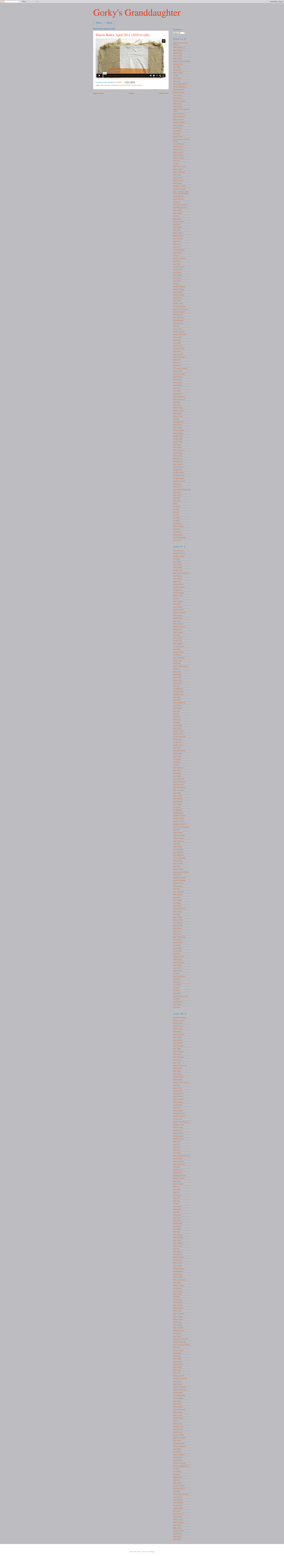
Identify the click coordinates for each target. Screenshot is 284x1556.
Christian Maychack (179, 306)
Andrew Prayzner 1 (179, 114)
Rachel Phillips (178, 1277)
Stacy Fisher (177, 1381)
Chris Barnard (177, 298)
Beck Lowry (177, 175)
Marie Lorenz (177, 1037)
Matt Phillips (177, 1071)
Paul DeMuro (177, 1229)
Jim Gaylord (177, 759)
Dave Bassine (177, 385)
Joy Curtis (176, 830)
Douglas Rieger (178, 441)
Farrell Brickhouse (179, 553)
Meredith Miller (177, 1105)
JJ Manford (176, 762)
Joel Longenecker (178, 779)
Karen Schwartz (178, 869)
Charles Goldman (178, 295)
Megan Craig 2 (177, 1091)
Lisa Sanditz (177, 985)
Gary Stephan (177, 579)
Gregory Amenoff (178, 610)
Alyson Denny (177, 98)
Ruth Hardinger (178, 1325)
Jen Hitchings (177, 725)
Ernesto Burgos (178, 535)
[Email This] (125, 82)
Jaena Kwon (177, 672)
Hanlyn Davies (177, 615)
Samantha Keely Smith (180, 1339)
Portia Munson (177, 1260)
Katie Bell (176, 889)
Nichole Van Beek (178, 1178)
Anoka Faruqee (178, 136)
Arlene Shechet (178, 146)
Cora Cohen (177, 343)
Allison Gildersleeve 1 (180, 84)
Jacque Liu (176, 669)
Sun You (175, 1421)
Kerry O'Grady (177, 911)
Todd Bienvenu (178, 1477)
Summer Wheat (178, 1418)
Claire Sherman (178, 323)
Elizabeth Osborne (179, 481)
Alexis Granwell (178, 73)
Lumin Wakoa (177, 1004)
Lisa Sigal (176, 988)
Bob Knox (176, 216)
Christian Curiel (178, 303)
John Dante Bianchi (179, 787)
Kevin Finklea (177, 917)
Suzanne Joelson (178, 1435)
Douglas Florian (178, 436)
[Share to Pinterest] (134, 82)
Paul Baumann (177, 1223)
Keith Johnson (177, 894)
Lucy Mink (176, 999)
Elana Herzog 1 (178, 458)
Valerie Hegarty (178, 1500)
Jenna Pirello (177, 728)
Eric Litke (176, 512)
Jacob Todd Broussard (180, 666)
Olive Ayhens (177, 1206)
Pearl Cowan (177, 1240)
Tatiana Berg (177, 1449)
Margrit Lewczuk (178, 1026)
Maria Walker (177, 1031)
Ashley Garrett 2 (178, 152)
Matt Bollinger (177, 1068)
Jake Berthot (177, 674)
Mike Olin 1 (176, 1144)
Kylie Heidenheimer (179, 937)
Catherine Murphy (178, 289)
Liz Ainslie (176, 990)
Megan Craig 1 (177, 1088)
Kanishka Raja (177, 861)
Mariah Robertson (178, 1034)
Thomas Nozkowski (179, 1463)
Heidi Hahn (176, 635)
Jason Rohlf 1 (177, 705)
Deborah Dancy (178, 408)
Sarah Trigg (176, 1356)
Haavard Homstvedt (179, 612)
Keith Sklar (176, 897)
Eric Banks (176, 506)
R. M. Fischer (177, 1266)
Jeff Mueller (177, 717)
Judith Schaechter (179, 835)
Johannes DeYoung (179, 782)
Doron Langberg (178, 433)
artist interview (105, 85)
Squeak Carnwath (178, 1376)
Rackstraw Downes (179, 1280)
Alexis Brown (177, 70)
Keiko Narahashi (178, 892)
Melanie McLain (178, 1094)
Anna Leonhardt (178, 125)
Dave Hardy (177, 391)
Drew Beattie (177, 444)
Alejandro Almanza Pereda (181, 61)
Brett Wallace (177, 227)
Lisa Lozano (177, 982)
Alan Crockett (177, 56)
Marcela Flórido (178, 1023)
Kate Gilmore (177, 875)
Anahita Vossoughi (179, 101)
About (109, 23)
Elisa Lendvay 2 (178, 467)
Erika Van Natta (178, 526)
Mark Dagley (177, 1048)
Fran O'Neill (176, 562)
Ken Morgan (177, 903)
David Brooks (177, 394)
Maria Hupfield (177, 1029)
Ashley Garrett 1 (178, 149)
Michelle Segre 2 (178, 1139)
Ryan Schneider (178, 1328)
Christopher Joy (116, 85)
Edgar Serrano (177, 456)
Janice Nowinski (178, 691)
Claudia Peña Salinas (180, 334)
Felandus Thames (179, 556)
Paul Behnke (177, 1226)
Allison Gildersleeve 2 (180, 87)
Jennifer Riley (177, 739)
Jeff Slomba (177, 720)
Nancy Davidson (178, 1161)
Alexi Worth (176, 67)
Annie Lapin (177, 133)
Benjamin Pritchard (179, 189)
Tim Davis (176, 1469)
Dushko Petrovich (178, 450)
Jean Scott (176, 711)
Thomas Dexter (178, 1457)
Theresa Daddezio (179, 1455)
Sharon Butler (126, 85)
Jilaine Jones (177, 756)
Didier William (177, 413)
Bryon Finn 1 (177, 241)
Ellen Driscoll (177, 487)
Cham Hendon (177, 292)
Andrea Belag (177, 104)
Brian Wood (176, 230)
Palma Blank (177, 1209)
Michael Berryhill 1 (179, 1113)
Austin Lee (176, 161)
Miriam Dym (177, 1153)
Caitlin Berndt (177, 253)
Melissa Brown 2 (178, 1099)
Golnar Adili (176, 604)
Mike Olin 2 (176, 1147)
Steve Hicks (177, 1401)
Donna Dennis (177, 425)
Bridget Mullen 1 (178, 233)
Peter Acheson (177, 1246)
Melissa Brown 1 (178, 1096)
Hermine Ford (177, 641)
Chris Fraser (177, 300)
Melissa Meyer (177, 1102)
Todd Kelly (176, 1480)
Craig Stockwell (178, 354)
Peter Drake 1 (177, 1251)
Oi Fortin (176, 1204)
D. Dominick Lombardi (180, 368)
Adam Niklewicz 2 (179, 50)
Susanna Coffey (178, 1426)
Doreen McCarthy (178, 430)
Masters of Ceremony (180, 1065)
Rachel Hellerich (178, 1271)
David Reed (176, 402)
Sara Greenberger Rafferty (181, 1345)
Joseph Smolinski (178, 821)
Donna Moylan (177, 427)
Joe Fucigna (177, 776)
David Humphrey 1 (179, 396)
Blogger (152, 1551)
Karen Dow (176, 866)
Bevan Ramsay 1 (178, 196)
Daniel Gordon (177, 371)
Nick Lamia (176, 1181)
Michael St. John (178, 1125)
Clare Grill (176, 326)
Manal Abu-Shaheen (179, 1017)
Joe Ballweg (177, 773)
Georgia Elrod (177, 590)
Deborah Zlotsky (178, 410)
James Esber (177, 677)
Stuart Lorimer (177, 1415)
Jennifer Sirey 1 (178, 742)
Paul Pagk (176, 1232)
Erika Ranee (177, 523)
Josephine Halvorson (179, 824)
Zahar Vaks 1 (177, 1536)
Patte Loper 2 (177, 1220)
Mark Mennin (177, 1054)
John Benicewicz (178, 784)
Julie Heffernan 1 (178, 852)
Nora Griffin (176, 1198)
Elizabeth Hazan (178, 478)
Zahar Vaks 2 (177, 1539)
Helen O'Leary (177, 638)
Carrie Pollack (177, 275)
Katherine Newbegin (179, 880)
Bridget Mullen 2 (178, 236)
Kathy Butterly (177, 886)
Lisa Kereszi (177, 979)
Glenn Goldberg (178, 601)
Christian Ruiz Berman (180, 309)
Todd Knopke (177, 1483)
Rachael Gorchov (178, 1268)
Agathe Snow (177, 53)
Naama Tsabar (177, 1158)
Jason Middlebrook (179, 703)
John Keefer (177, 793)
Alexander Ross (178, 64)
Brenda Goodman (178, 222)
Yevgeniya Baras (178, 1531)
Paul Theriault (177, 1235)
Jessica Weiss (177, 753)
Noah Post (176, 1192)
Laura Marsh (177, 945)
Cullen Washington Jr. (180, 357)
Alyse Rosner (177, 95)
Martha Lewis (177, 1060)
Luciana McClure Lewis (180, 996)
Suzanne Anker (178, 1432)
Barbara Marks (177, 169)
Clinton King (177, 340)
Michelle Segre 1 (178, 1136)
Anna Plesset (177, 128)
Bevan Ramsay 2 (178, 199)
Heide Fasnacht (178, 632)
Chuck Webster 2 (178, 320)
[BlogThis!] (128, 82)
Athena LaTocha (178, 155)
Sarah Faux (176, 1347)
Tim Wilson (176, 1474)
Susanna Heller (178, 1429)
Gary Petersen (177, 576)
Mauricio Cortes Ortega (180, 1082)
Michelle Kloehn (178, 1133)
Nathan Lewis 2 (178, 1172)
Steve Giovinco (178, 1398)
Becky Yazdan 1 (178, 178)
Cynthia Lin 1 (177, 363)
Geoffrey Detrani (178, 584)
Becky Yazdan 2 (178, 180)
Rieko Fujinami (178, 1302)
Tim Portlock (177, 1472)
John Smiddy (177, 804)
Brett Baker (176, 224)
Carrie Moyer (177, 272)
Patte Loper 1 (177, 1218)
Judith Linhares (178, 832)
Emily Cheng (177, 495)
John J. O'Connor (178, 790)
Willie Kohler (177, 1525)
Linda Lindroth (177, 971)
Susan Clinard (177, 1424)
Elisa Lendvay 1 (178, 464)
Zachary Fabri (177, 1533)
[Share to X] (130, 82)
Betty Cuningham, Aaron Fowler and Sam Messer (181, 192)
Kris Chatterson (178, 923)
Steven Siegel (177, 1412)
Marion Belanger (178, 1046)
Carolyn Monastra (178, 267)
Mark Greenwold (178, 1051)
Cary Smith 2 (177, 281)
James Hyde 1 (177, 680)
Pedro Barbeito (178, 1243)
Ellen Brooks (177, 484)
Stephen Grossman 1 (180, 1387)
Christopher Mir (178, 315)
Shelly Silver (177, 1370)
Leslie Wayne (177, 968)
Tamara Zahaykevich (179, 1446)
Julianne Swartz (178, 849)
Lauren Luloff (177, 951)
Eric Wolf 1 (176, 518)
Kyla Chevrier (177, 928)
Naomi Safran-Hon (179, 1164)
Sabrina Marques (178, 1330)
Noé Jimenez (177, 1195)
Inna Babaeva (177, 655)
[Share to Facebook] (132, 82)
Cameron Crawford (179, 258)
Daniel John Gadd (178, 374)
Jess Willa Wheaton (179, 751)
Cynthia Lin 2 (177, 365)
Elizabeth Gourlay (178, 475)
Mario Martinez (178, 1043)
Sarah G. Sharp (178, 1350)
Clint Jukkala (177, 337)
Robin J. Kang (177, 1316)
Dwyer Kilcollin (177, 453)
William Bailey (177, 1517)
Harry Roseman (178, 624)
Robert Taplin (177, 1311)
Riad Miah (176, 1297)
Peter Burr (176, 1249)
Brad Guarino (177, 219)
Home (99, 23)
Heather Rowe (177, 629)
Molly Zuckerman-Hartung (181, 1156)
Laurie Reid (176, 954)
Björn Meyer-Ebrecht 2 (180, 207)
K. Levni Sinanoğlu (179, 858)
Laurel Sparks (177, 948)
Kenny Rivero (177, 906)
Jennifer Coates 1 (178, 731)
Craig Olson (177, 351)
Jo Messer (176, 765)
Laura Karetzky (178, 942)
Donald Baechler (178, 422)
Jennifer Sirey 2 (178, 745)
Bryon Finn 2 (177, 244)
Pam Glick (176, 1212)
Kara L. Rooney (178, 863)
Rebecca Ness (177, 1291)
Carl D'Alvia (176, 261)
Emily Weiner (177, 501)
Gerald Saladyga (178, 593)
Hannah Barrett (178, 618)
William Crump (177, 1519)
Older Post (164, 93)
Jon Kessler (177, 807)
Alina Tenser (177, 78)
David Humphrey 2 (179, 399)
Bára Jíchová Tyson (179, 166)
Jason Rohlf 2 (177, 708)
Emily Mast (176, 498)
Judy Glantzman (178, 841)
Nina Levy (176, 1187)
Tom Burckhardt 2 (178, 1488)
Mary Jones (177, 1062)
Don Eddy (176, 419)
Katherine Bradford (179, 878)
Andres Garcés (178, 106)
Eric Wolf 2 (176, 520)
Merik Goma (177, 1108)
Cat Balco (176, 284)
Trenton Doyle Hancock (180, 1494)
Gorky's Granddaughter (136, 12)
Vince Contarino (178, 1502)
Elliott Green (177, 492)
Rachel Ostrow (177, 1274)
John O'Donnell (178, 801)
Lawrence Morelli (178, 957)
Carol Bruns (177, 264)
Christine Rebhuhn (179, 312)
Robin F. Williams (178, 1314)
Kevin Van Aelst (178, 920)
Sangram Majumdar (179, 1342)
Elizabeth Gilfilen (178, 473)
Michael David (177, 1119)
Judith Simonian (178, 838)
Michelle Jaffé (177, 1130)
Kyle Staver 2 (177, 934)
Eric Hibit (176, 509)
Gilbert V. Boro (177, 595)
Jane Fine (176, 686)
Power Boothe (177, 1263)
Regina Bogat (177, 1294)
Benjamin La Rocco (179, 186)
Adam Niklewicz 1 (179, 47)
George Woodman (179, 587)
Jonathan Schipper (179, 815)
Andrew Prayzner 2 (179, 117)
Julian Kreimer (177, 847)
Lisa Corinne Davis (179, 976)
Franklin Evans (178, 570)
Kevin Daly (176, 914)
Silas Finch (176, 1373)
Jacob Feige (177, 663)
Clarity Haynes (177, 329)
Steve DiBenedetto (179, 1395)
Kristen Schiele (178, 925)
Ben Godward (177, 183)
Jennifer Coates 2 (178, 734)
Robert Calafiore (178, 1308)
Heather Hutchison (179, 627)
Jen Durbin (176, 722)
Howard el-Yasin (178, 652)
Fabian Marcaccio (178, 550)
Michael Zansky (178, 1127)
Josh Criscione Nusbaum (181, 827)
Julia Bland (176, 844)
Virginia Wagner (178, 1508)
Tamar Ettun (177, 1440)
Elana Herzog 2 (178, 461)
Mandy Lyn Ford (178, 1020)
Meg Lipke (176, 1085)
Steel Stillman (177, 1384)
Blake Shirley (177, 210)
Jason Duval (177, 700)
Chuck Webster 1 (178, 317)
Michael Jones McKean (180, 1122)
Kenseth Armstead (179, 908)
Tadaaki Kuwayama (179, 1438)
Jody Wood (176, 770)
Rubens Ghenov (178, 1319)
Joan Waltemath (178, 768)
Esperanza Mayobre (179, 537)
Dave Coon (176, 388)
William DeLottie (178, 1522)
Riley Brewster (177, 1305)
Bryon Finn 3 (177, 247)
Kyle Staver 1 (177, 931)
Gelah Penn (177, 581)
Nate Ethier (176, 1167)
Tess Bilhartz (177, 1452)
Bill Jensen (176, 202)
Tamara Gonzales (178, 1443)
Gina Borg (176, 598)
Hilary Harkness (178, 643)
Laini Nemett (177, 940)
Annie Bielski (177, 131)
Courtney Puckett (178, 348)
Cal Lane (176, 255)
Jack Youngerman (179, 657)
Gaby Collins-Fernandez (180, 573)
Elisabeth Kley (177, 470)
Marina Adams (177, 1040)
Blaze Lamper (177, 213)
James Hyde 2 (177, 683)
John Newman (177, 799)
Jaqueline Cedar (178, 694)
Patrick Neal (177, 1215)
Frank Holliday (177, 567)
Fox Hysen (176, 559)
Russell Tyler (177, 1322)
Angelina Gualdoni (179, 122)
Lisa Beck (176, 973)
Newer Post (98, 93)
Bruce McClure (178, 238)
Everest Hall (177, 540)
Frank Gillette (177, 564)
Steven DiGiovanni (179, 1409)
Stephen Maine (178, 1392)
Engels (175, 504)
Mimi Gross (176, 1150)
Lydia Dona (176, 1007)
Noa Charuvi (177, 1189)
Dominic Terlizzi (178, 416)
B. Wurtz (176, 163)
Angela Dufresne (178, 119)
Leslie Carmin (177, 965)
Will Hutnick (177, 1511)
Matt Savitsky (177, 1074)
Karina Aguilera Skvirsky (181, 872)
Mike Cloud (176, 1141)
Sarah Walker (177, 1359)
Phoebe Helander (178, 1257)
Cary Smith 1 (177, 278)
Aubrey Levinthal (178, 158)
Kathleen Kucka (178, 883)
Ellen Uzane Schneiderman (181, 490)
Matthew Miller (177, 1079)
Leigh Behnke (177, 959)
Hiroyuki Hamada (178, 646)
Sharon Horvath (178, 1364)
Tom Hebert (176, 1491)
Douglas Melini (177, 439)
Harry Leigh (176, 621)
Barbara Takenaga (179, 172)
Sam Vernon (177, 1336)
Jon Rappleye (177, 810)
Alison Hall (176, 81)
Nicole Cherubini (178, 1184)
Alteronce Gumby (178, 92)
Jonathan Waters (178, 818)
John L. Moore (177, 796)
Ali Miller (176, 75)
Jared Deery (177, 697)
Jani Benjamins (178, 689)
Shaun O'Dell (177, 1367)
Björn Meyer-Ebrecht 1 (180, 205)
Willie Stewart (177, 1528)
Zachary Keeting (136, 85)
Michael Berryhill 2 (179, 1116)
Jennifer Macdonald (179, 737)
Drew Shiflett (177, 447)
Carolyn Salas (177, 269)
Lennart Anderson (178, 962)
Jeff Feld (176, 714)
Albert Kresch (177, 58)
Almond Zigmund (178, 89)
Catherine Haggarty (179, 286)
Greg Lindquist (177, 607)
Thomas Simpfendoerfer (180, 1466)
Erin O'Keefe (177, 532)
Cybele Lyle (177, 360)
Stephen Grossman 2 (180, 1390)
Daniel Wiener (177, 379)
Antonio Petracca (178, 144)
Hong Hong (176, 649)
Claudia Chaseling (179, 332)
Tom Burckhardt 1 (178, 1486)
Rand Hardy (177, 1282)
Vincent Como (177, 1505)
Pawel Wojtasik (178, 1237)
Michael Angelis (178, 1111)
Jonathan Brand (178, 813)
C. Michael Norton (179, 250)
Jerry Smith (176, 748)
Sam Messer (177, 1333)
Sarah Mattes (177, 1353)
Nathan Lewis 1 (178, 1170)
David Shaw (177, 405)
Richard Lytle (177, 1299)
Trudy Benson (177, 1497)
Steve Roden (177, 1404)
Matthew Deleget (178, 1077)
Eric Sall (175, 515)
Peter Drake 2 (177, 1254)
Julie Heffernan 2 (178, 855)
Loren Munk (177, 993)
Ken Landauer (177, 900)
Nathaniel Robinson (179, 1175)
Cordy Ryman (177, 346)
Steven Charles (178, 1407)
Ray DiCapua (177, 1288)
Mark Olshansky (178, 1057)
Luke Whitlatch (178, 1002)
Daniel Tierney (177, 377)
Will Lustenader (178, 1514)
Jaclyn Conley (177, 660)
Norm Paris (176, 1201)
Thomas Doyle (177, 1460)
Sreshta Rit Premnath (180, 1378)
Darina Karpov (177, 382)
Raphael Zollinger (178, 1285)
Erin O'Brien (177, 529)
